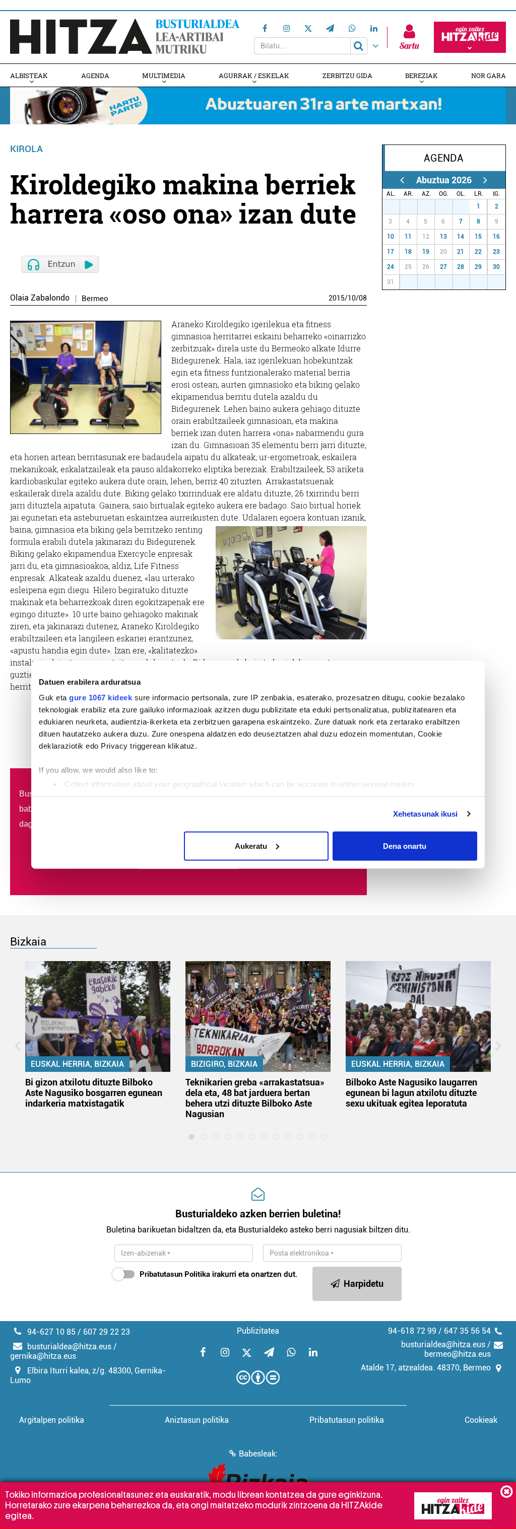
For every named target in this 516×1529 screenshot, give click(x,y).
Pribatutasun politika (346, 1420)
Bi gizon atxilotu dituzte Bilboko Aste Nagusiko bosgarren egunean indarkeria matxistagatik (93, 1093)
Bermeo (95, 299)
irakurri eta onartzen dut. (218, 1274)
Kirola (26, 149)
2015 (337, 298)
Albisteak (29, 75)
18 (408, 251)
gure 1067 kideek (100, 697)
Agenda (95, 75)
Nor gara (488, 75)
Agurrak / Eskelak (254, 75)
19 (425, 251)
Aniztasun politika (197, 1420)
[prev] (402, 180)
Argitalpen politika (51, 1420)
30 (447, 206)
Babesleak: (258, 1454)
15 (478, 236)
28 (412, 206)
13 (443, 236)
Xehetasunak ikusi (425, 814)
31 (464, 206)
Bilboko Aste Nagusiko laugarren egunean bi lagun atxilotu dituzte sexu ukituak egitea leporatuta (411, 1093)
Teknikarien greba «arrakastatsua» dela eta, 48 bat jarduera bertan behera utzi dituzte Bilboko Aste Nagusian (255, 1098)
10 (352, 298)
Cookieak (481, 1420)
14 (460, 236)
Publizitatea (258, 1331)
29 (429, 206)
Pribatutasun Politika (175, 1274)
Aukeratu (251, 845)
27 (394, 206)
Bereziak (421, 75)
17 (390, 251)
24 (390, 266)
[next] (485, 180)
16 (496, 236)
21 (460, 251)
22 (478, 251)
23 (496, 251)
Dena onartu (404, 845)
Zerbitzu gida (347, 75)
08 (363, 298)
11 (408, 236)
